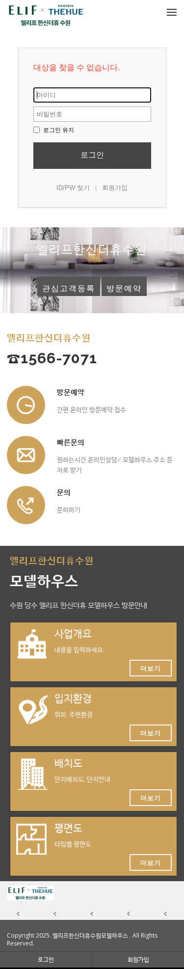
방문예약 (124, 288)
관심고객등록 (68, 288)
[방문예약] (26, 405)
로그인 (92, 155)
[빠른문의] (26, 455)
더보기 (150, 668)
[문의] (26, 505)
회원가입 (115, 187)
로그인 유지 (58, 130)
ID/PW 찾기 (73, 187)
